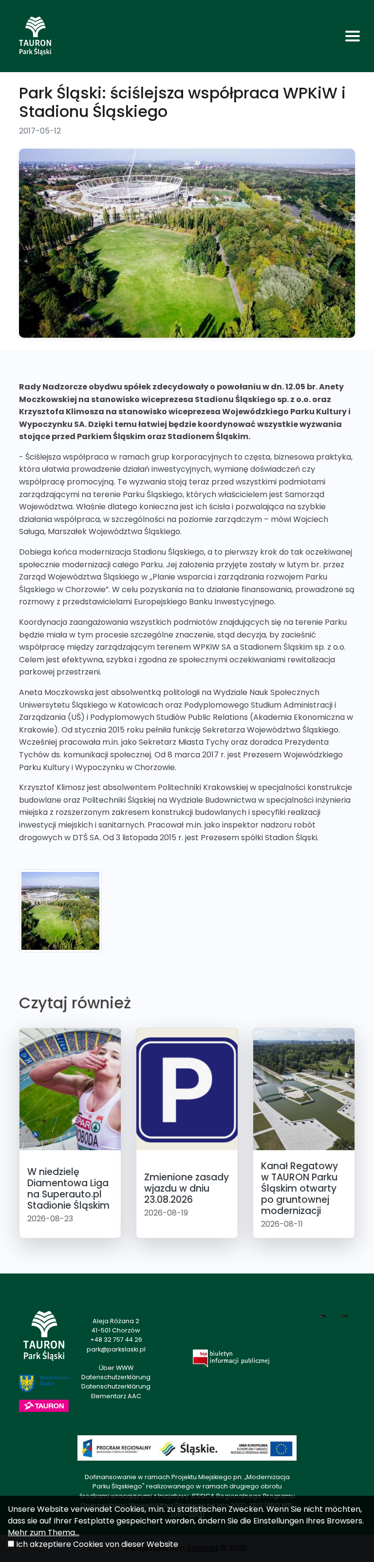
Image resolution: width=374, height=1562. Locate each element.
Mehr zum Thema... (43, 1532)
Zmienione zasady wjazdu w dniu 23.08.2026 (186, 1188)
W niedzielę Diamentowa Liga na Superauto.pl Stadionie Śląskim (68, 1188)
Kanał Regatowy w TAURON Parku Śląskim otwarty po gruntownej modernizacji (299, 1188)
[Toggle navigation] (352, 36)
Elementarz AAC (116, 1396)
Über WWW (116, 1368)
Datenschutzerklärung (115, 1377)
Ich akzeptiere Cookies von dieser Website (97, 1544)
